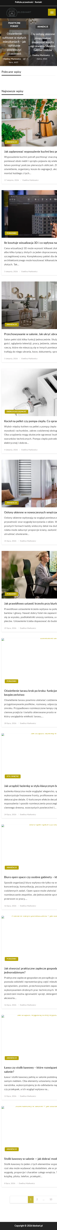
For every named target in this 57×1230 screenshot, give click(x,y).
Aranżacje (42, 27)
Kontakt (38, 2)
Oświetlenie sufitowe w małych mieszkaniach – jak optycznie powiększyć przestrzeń (14, 44)
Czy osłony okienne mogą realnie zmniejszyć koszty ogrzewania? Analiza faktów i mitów (42, 42)
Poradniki (11, 233)
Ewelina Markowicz (12, 59)
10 (51, 1199)
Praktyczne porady (14, 24)
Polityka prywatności (24, 2)
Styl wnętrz (13, 776)
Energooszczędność (16, 411)
